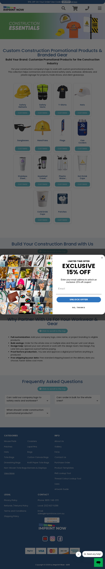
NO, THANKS (78, 308)
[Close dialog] (102, 257)
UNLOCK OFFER (79, 299)
